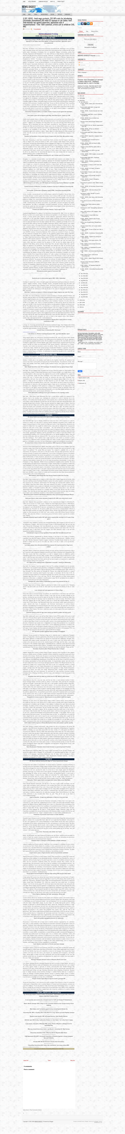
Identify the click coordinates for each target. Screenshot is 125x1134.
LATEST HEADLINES (32, 1)
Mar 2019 (83, 292)
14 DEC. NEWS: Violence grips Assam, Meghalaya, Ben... (90, 219)
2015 (81, 307)
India (29, 14)
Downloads (67, 14)
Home (24, 14)
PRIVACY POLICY (60, 1)
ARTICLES (60, 14)
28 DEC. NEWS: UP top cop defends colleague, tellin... (89, 129)
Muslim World (44, 14)
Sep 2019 (83, 278)
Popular (81, 31)
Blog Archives (94, 31)
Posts (81, 62)
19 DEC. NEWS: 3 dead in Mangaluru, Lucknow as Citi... (89, 179)
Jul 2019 (83, 283)
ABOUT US (52, 1)
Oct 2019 (83, 276)
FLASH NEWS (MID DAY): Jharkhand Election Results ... (89, 158)
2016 (81, 304)
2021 (81, 96)
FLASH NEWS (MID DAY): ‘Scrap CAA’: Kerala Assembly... (90, 108)
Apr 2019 (83, 290)
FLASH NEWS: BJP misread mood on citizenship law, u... (89, 140)
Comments (82, 65)
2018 (81, 300)
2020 (81, 98)
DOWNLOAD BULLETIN (43, 1)
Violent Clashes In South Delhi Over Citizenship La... (89, 215)
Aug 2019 (83, 280)
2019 (81, 100)
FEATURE (52, 14)
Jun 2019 (83, 285)
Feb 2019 (83, 294)
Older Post (72, 1060)
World (35, 14)
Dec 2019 (83, 102)
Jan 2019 (83, 296)
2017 (81, 302)
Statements (98, 55)
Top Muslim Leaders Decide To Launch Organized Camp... (90, 194)
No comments (37, 29)
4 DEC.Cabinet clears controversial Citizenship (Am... (89, 255)
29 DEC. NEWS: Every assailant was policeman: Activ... (89, 118)
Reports (93, 55)
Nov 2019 (83, 273)
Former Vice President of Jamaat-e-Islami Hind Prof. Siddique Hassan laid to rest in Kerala (90, 81)
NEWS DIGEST (29, 7)
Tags (87, 31)
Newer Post (25, 1060)
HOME (24, 1)
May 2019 (83, 287)
